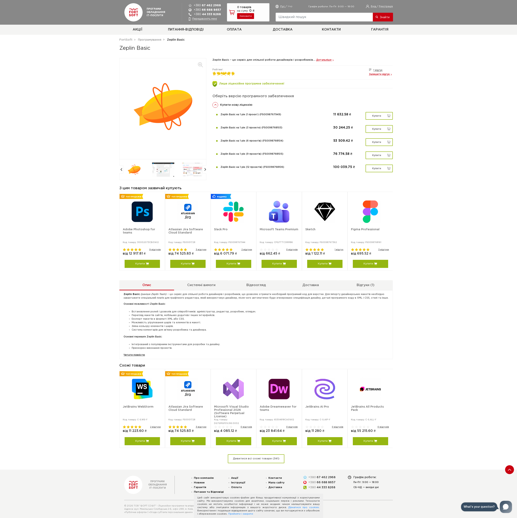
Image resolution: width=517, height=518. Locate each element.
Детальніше (324, 60)
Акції (137, 29)
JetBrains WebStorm (138, 407)
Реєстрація (386, 6)
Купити (376, 116)
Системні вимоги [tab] (201, 285)
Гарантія (379, 29)
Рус (283, 6)
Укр (290, 6)
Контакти (331, 29)
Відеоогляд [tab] (256, 285)
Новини (199, 483)
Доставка (283, 29)
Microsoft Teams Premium (279, 229)
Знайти (385, 17)
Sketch (310, 229)
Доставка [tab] (311, 285)
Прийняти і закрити (240, 514)
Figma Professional (365, 229)
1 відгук (377, 70)
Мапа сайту (276, 483)
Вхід (374, 6)
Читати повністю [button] (134, 355)
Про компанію (204, 478)
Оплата (234, 29)
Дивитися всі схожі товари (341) (256, 459)
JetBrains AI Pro (317, 407)
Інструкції (238, 483)
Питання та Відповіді (209, 492)
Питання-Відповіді (186, 29)
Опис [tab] (146, 285)
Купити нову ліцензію (236, 105)
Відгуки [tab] (365, 285)
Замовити (245, 16)
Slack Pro (221, 229)
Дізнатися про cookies (303, 507)
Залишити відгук (379, 74)
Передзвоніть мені (204, 19)
